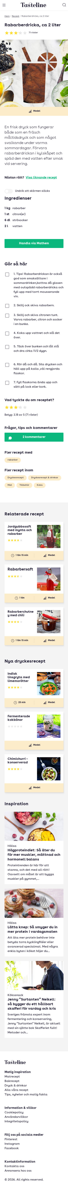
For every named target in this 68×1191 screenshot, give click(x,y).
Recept (15, 16)
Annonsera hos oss (18, 1170)
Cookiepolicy (14, 1112)
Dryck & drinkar (16, 1085)
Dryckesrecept (16, 478)
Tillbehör (24, 485)
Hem (7, 16)
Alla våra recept (16, 1090)
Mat (10, 485)
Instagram (12, 1143)
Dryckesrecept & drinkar (44, 478)
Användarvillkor (16, 1117)
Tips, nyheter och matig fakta (26, 1094)
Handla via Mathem (34, 243)
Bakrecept (12, 1081)
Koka (39, 485)
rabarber (13, 460)
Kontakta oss (14, 1166)
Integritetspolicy (16, 1121)
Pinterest (11, 1139)
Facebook (12, 1148)
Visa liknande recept (41, 177)
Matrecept (12, 1076)
